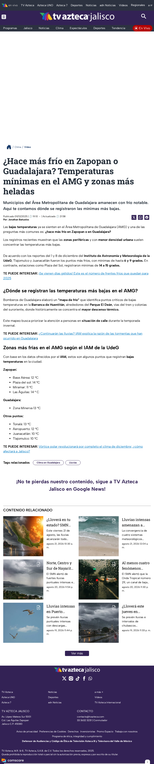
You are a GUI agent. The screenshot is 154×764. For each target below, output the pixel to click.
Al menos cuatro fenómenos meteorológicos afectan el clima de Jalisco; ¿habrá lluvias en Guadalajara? (136, 565)
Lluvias (73, 462)
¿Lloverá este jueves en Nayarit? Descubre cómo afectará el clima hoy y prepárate (136, 609)
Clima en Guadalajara (48, 462)
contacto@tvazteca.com (90, 716)
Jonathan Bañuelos (18, 219)
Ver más (77, 653)
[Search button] (143, 16)
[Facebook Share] (146, 217)
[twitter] (64, 680)
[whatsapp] (90, 679)
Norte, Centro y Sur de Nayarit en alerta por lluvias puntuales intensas (59, 565)
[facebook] (84, 680)
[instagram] (70, 680)
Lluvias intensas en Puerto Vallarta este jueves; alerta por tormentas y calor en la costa (61, 609)
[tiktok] (77, 680)
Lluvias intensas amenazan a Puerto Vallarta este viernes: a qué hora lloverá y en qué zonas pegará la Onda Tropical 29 (136, 522)
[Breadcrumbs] (10, 146)
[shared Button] (140, 217)
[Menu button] (10, 16)
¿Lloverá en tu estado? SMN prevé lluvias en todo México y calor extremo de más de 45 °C (61, 522)
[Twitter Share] (134, 217)
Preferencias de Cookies (52, 731)
